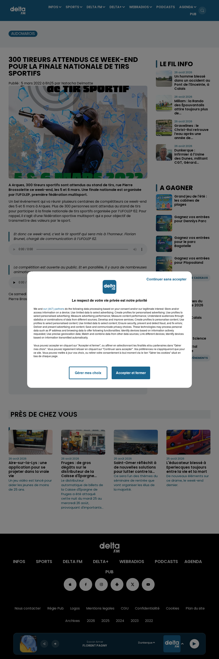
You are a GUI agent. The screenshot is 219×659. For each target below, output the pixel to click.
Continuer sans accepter (166, 279)
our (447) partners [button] (53, 308)
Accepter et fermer (131, 372)
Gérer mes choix (88, 372)
